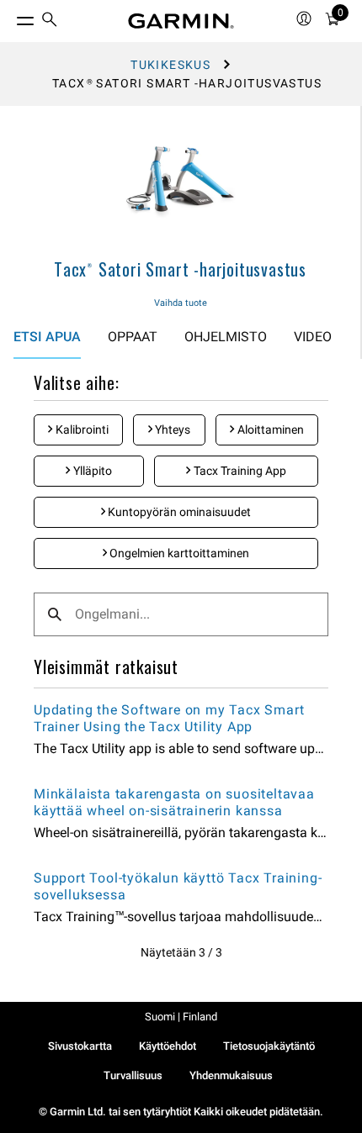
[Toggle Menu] (10, 17)
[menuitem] (49, 21)
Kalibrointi (81, 429)
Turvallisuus (133, 1075)
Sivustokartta (80, 1046)
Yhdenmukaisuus (231, 1075)
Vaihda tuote (180, 303)
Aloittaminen (269, 429)
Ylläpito (91, 470)
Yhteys (171, 429)
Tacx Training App (238, 470)
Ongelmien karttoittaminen (178, 553)
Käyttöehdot (167, 1046)
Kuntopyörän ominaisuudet (178, 512)
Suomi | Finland (181, 1016)
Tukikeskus (170, 64)
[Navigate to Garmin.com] (181, 21)
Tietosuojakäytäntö (269, 1046)
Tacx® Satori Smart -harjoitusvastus (180, 269)
